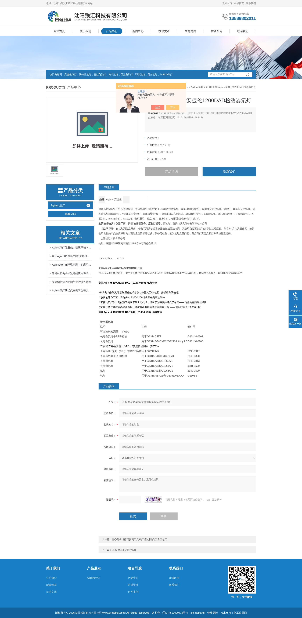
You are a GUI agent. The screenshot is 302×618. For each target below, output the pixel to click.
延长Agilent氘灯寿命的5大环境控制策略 (72, 256)
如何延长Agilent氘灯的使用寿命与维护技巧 (72, 273)
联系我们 (251, 3)
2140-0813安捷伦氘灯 (124, 549)
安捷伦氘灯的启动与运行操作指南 (71, 281)
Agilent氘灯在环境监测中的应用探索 (72, 264)
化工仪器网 (240, 612)
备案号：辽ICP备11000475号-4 (170, 612)
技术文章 (164, 31)
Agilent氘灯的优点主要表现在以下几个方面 (72, 290)
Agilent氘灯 (197, 87)
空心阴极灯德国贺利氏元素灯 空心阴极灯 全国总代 (139, 539)
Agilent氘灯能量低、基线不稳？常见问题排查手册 (72, 247)
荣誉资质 (190, 31)
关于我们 (85, 31)
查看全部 (70, 213)
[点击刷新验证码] (153, 500)
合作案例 (133, 591)
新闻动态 (51, 584)
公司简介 (51, 577)
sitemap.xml (197, 612)
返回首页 (227, 3)
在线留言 (239, 3)
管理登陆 (212, 612)
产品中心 (111, 31)
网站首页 (59, 31)
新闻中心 (137, 31)
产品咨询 (171, 171)
